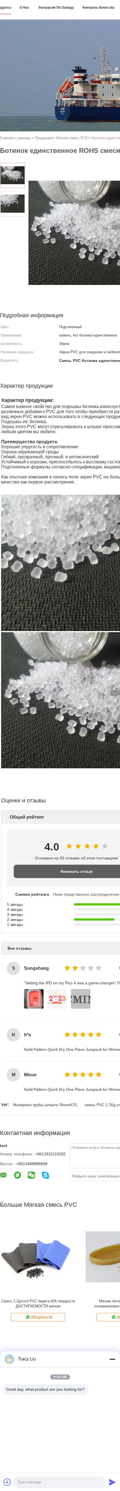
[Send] (112, 1482)
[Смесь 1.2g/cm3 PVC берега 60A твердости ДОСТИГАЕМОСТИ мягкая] (38, 1256)
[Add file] (7, 1482)
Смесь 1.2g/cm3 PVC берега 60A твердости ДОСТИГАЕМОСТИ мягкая (38, 1303)
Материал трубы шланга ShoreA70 (45, 1105)
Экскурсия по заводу (56, 8)
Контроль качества (98, 8)
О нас (24, 8)
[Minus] (112, 1359)
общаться (41, 1317)
